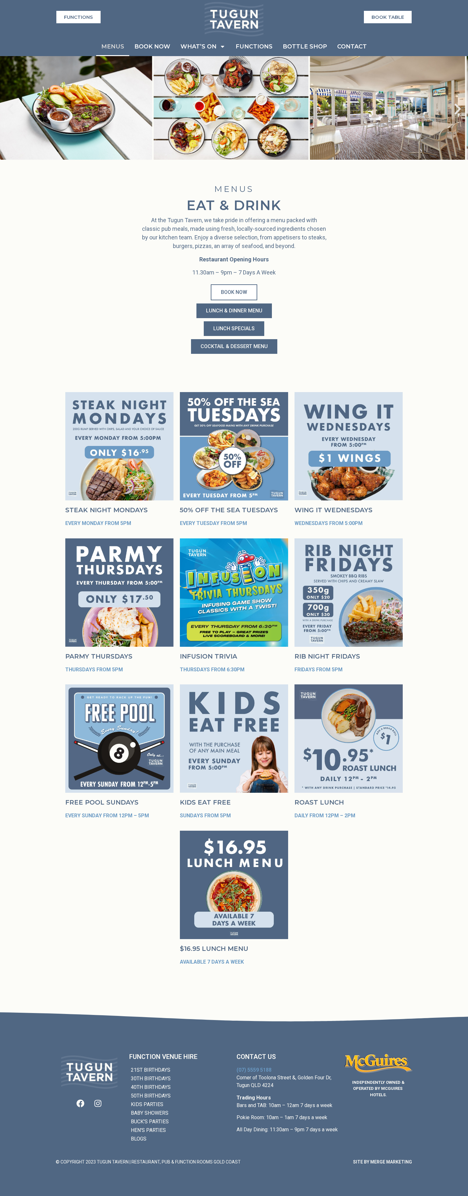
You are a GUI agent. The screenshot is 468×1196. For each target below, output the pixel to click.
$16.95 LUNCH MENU (214, 948)
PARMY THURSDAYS (98, 656)
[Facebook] (81, 1104)
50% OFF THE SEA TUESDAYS (229, 510)
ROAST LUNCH (319, 802)
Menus (112, 46)
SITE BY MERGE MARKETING (382, 1161)
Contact (352, 46)
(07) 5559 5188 (254, 1070)
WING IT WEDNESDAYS (333, 510)
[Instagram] (98, 1104)
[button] (10, 109)
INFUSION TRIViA (208, 656)
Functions (254, 46)
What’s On (198, 46)
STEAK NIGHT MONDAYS (106, 510)
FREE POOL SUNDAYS (101, 802)
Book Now (152, 46)
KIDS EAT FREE (205, 802)
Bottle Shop (305, 46)
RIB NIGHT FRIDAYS (327, 656)
